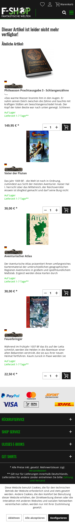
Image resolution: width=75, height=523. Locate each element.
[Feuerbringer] (37, 312)
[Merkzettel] (42, 4)
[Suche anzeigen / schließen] (64, 13)
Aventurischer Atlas (18, 256)
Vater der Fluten (15, 173)
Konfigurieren (58, 518)
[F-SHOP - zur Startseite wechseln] (16, 12)
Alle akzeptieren (35, 518)
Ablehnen (14, 518)
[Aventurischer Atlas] (37, 229)
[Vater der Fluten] (37, 146)
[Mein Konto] (50, 4)
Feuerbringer (13, 339)
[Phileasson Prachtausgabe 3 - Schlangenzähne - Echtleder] (37, 63)
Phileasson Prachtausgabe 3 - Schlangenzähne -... (36, 92)
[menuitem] (42, 4)
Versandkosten (37, 470)
